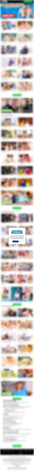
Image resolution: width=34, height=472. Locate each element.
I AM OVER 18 (15, 241)
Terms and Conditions (21, 238)
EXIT (20, 241)
